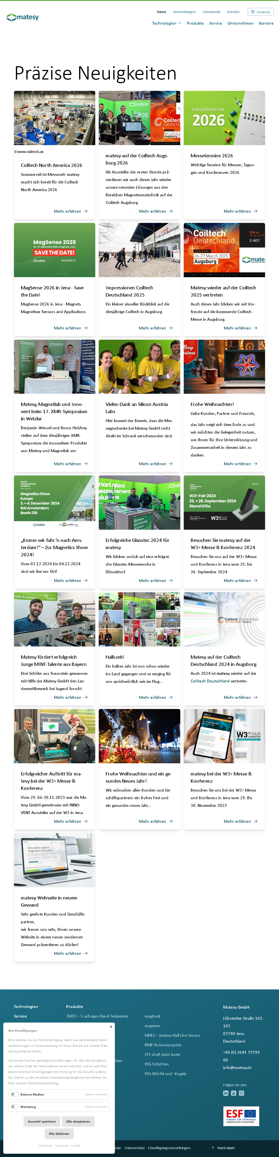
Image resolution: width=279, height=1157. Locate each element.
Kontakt (75, 1145)
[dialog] (167, 23)
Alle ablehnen (59, 1133)
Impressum (61, 1145)
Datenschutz (45, 1145)
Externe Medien (32, 1094)
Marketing (28, 1107)
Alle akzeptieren (78, 1121)
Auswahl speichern (42, 1121)
